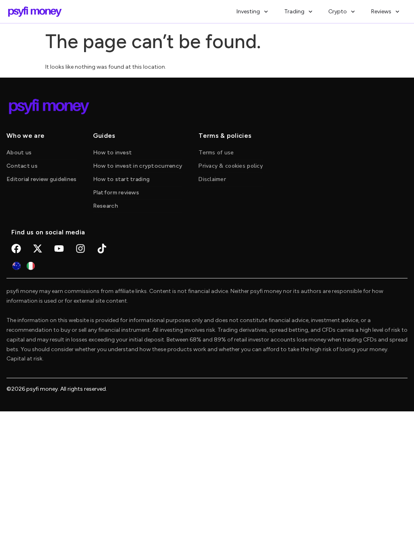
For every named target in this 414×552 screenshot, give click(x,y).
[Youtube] (59, 248)
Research (105, 205)
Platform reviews (116, 192)
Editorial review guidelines (41, 179)
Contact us (22, 165)
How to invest (112, 152)
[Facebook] (16, 248)
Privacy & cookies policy (231, 166)
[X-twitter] (37, 248)
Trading (294, 11)
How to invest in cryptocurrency (138, 165)
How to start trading (121, 179)
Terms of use (216, 152)
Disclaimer (212, 179)
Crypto (337, 11)
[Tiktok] (102, 248)
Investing (248, 11)
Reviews (381, 11)
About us (19, 152)
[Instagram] (80, 248)
